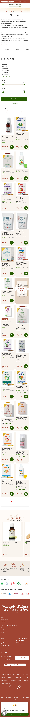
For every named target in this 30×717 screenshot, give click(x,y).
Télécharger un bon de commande (15, 665)
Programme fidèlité (5, 645)
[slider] (3, 84)
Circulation (5, 72)
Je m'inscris (21, 658)
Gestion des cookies (15, 699)
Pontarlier (3, 629)
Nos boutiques (20, 640)
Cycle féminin (5, 74)
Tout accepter (23, 715)
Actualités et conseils (22, 638)
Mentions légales (16, 697)
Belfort (2, 632)
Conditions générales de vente (6, 697)
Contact (18, 642)
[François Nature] (15, 5)
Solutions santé (20, 644)
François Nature (9, 11)
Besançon (3, 627)
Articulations (5, 70)
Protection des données (24, 697)
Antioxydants (5, 68)
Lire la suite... (4, 45)
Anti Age (4, 67)
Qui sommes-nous (5, 644)
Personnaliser (14, 715)
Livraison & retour (5, 642)
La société (3, 641)
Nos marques (16, 11)
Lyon (2, 631)
